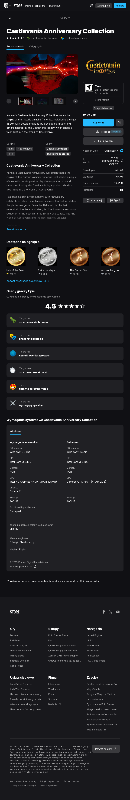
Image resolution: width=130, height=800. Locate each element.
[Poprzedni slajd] (8, 101)
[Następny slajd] (75, 101)
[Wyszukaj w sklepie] (9, 18)
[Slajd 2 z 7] (42, 101)
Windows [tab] (15, 431)
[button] (42, 229)
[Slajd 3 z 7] (59, 101)
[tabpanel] (65, 476)
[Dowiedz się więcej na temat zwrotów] (122, 160)
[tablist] (65, 431)
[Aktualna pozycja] (25, 101)
